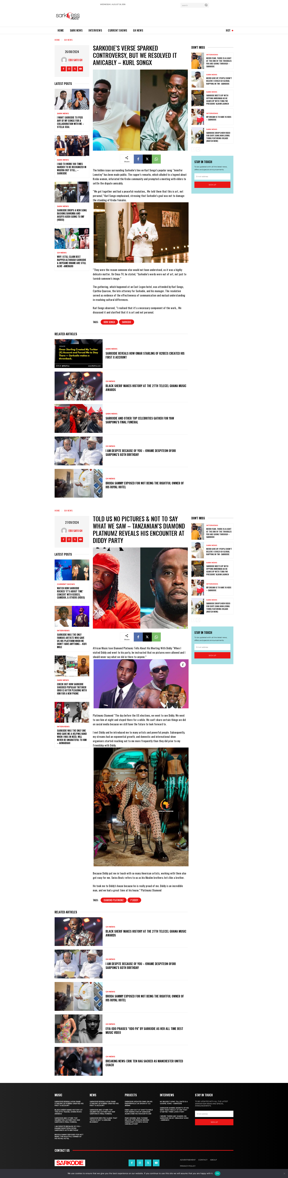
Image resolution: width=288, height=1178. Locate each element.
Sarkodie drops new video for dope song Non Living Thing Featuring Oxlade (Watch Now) (218, 137)
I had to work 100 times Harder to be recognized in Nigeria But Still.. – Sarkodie (71, 168)
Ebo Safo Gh (75, 60)
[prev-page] (193, 149)
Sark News (63, 113)
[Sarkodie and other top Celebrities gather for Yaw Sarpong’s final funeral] (79, 418)
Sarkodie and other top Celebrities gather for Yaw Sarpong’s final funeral (140, 420)
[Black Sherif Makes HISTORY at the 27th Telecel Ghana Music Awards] (79, 386)
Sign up (212, 185)
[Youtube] (80, 68)
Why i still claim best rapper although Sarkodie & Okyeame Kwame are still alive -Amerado (71, 261)
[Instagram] (69, 68)
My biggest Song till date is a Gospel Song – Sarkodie (174, 1103)
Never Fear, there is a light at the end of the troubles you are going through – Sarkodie (218, 62)
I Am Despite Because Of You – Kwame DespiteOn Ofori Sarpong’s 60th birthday (141, 452)
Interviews (212, 55)
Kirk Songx (109, 322)
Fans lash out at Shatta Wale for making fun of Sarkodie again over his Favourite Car (139, 1112)
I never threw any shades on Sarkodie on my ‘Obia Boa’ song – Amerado (174, 1118)
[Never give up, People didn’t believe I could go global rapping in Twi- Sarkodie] (197, 79)
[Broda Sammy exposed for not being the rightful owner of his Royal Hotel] (79, 483)
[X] (74, 68)
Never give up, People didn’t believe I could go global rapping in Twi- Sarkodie (219, 80)
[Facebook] (63, 68)
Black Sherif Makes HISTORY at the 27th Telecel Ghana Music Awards (146, 387)
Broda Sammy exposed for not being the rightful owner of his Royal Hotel (145, 485)
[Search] (206, 5)
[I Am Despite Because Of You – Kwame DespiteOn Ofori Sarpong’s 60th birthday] (79, 450)
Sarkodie (126, 322)
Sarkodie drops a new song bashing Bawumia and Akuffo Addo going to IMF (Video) (72, 214)
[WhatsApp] (156, 159)
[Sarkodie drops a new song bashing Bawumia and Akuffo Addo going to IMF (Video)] (72, 192)
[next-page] (198, 149)
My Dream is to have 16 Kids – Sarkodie (218, 118)
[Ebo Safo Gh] (65, 60)
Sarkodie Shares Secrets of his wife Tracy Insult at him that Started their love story (174, 1110)
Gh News (68, 39)
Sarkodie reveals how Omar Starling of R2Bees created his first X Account (145, 355)
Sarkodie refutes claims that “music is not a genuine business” (103, 1120)
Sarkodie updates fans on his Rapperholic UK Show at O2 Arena (138, 1104)
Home (57, 39)
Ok (217, 1173)
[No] (284, 1173)
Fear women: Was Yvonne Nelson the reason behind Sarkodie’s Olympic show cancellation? (137, 1121)
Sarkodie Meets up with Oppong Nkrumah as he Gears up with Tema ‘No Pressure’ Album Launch (217, 99)
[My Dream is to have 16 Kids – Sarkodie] (197, 117)
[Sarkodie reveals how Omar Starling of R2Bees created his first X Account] (79, 353)
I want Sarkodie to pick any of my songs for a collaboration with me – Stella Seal (70, 122)
